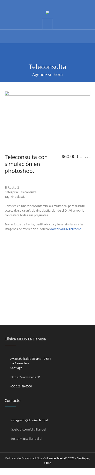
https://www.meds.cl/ (25, 377)
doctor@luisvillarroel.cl (65, 229)
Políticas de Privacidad (20, 458)
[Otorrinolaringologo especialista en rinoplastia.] (47, 12)
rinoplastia (18, 197)
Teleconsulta (27, 192)
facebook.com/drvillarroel (28, 429)
